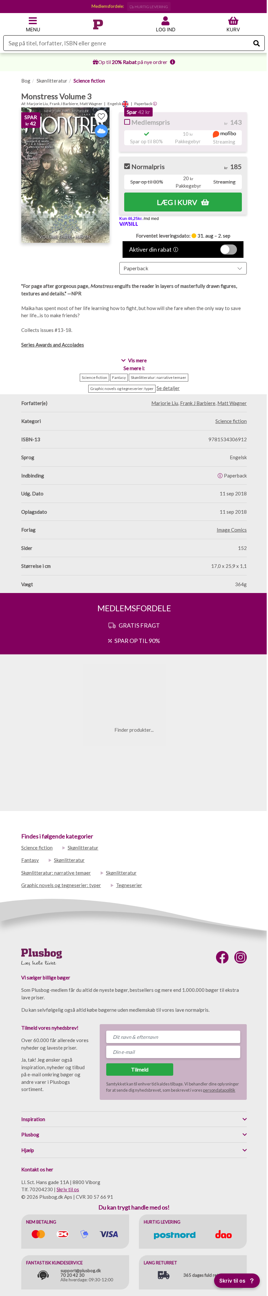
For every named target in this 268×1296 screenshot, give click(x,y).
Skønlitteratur (52, 81)
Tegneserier (129, 885)
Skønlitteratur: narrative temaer (56, 873)
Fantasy (30, 860)
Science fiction (89, 81)
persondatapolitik (219, 1090)
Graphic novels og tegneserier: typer (61, 885)
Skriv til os (68, 1189)
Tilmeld (139, 1069)
